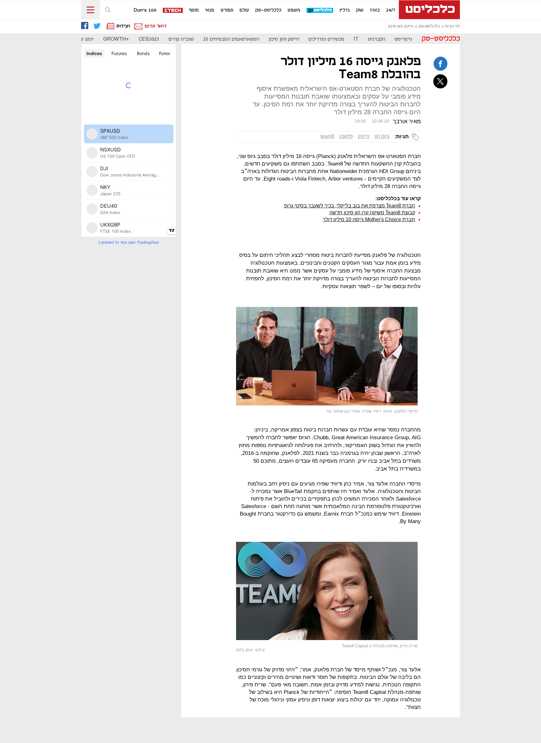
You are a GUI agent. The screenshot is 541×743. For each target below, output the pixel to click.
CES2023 (148, 39)
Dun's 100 (145, 10)
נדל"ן (344, 10)
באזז (375, 10)
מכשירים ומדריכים (326, 39)
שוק (359, 10)
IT (356, 39)
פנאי (209, 10)
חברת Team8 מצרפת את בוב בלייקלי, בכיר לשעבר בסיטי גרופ (349, 205)
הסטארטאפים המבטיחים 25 (231, 39)
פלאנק (346, 136)
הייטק (363, 136)
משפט (293, 10)
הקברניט (376, 39)
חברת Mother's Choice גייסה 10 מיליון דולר (369, 219)
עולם (244, 10)
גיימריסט (403, 39)
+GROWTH (116, 39)
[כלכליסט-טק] (320, 10)
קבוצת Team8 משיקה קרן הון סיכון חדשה (372, 212)
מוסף (194, 10)
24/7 (390, 10)
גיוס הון (381, 136)
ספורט (226, 10)
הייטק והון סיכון (400, 26)
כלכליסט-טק (268, 10)
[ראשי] (429, 9)
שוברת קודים (181, 39)
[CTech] (173, 11)
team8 (327, 136)
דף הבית (452, 26)
